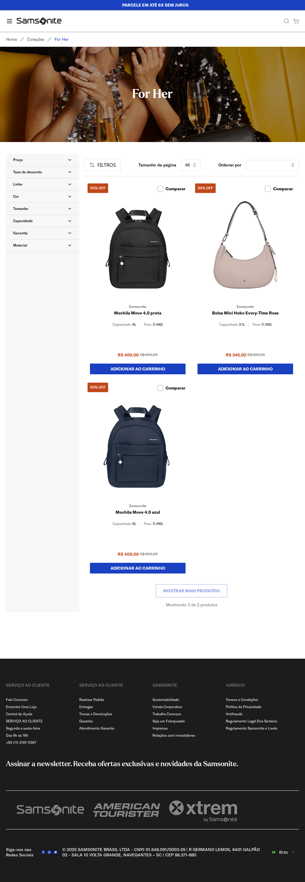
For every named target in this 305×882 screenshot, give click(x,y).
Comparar (176, 188)
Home (11, 39)
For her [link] (62, 39)
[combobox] (283, 852)
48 (187, 165)
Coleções (35, 39)
